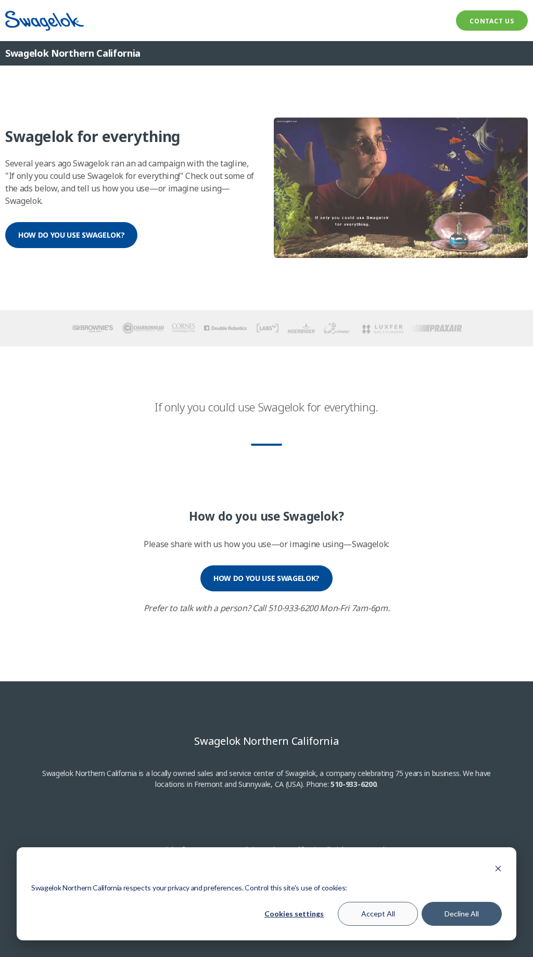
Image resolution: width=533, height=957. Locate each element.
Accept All (378, 913)
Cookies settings (294, 913)
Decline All (462, 913)
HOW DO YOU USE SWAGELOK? (71, 235)
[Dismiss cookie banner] (498, 868)
